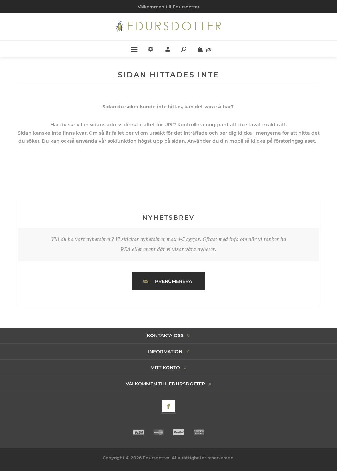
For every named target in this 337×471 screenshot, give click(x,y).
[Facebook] (168, 406)
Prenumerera (173, 281)
